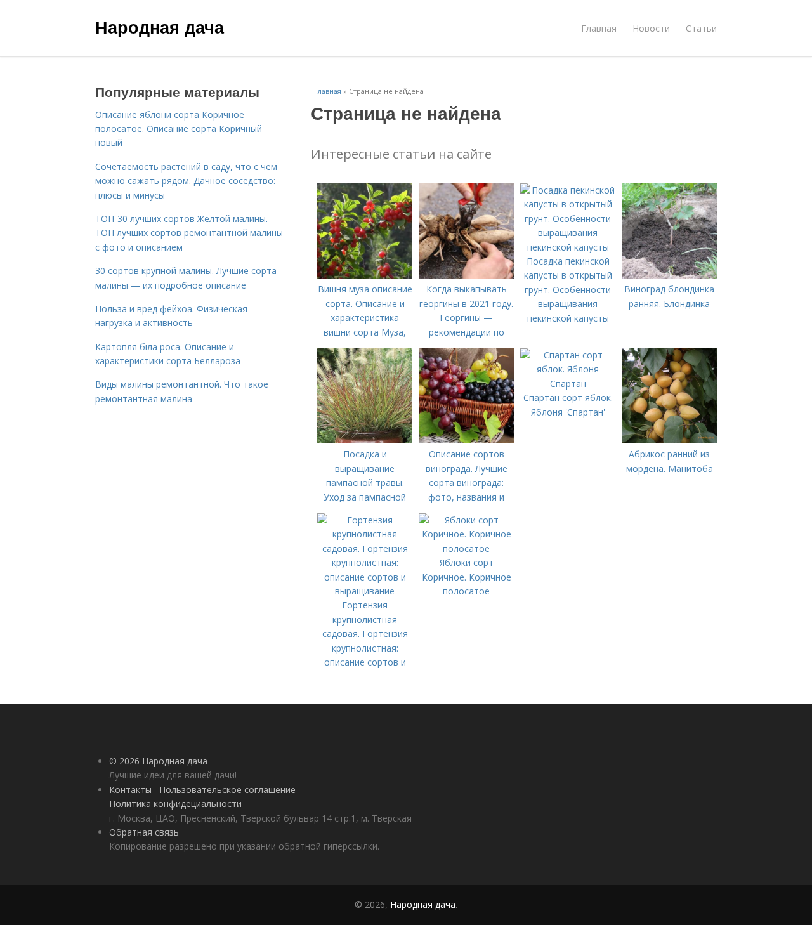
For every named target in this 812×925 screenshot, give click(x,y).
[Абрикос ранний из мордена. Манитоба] (669, 440)
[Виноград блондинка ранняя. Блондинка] (669, 275)
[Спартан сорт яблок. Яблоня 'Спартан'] (567, 383)
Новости (651, 28)
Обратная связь (144, 832)
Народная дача (159, 27)
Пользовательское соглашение (227, 790)
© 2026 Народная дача (158, 761)
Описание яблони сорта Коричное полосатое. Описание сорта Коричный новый (178, 128)
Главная (599, 28)
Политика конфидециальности (175, 803)
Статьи (701, 28)
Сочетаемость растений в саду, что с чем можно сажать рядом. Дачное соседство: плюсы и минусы (186, 181)
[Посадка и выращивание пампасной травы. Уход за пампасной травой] (364, 440)
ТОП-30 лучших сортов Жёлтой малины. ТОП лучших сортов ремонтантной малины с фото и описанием (189, 233)
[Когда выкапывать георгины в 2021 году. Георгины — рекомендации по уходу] (466, 275)
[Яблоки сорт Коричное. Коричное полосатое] (466, 548)
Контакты (130, 790)
